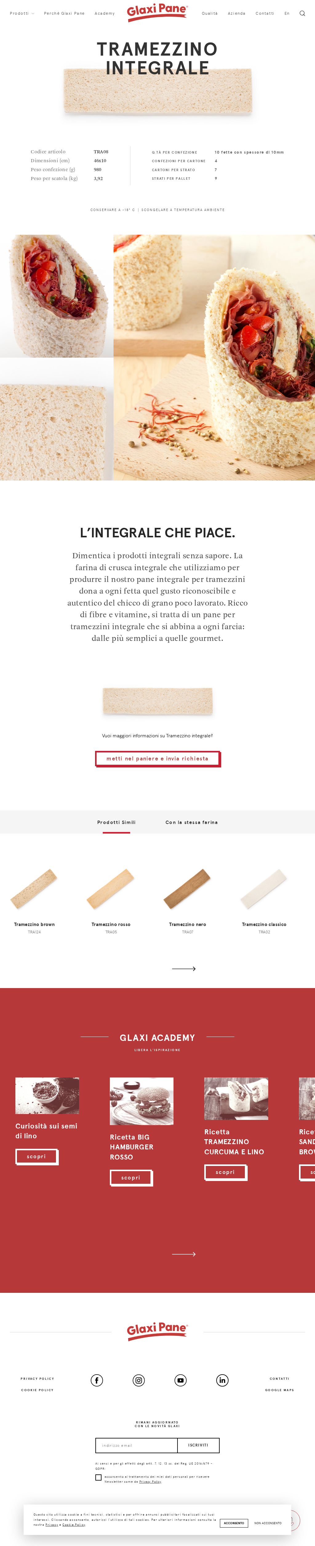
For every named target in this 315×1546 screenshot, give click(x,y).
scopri (36, 1156)
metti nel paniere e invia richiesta (157, 758)
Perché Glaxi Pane (64, 13)
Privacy (52, 1524)
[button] (184, 969)
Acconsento (234, 1523)
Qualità (210, 13)
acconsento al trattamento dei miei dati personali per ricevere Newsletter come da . (157, 1479)
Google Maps (279, 1390)
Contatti (265, 13)
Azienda (237, 13)
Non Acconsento (267, 1523)
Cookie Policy (37, 1390)
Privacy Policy (37, 1379)
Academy (105, 13)
